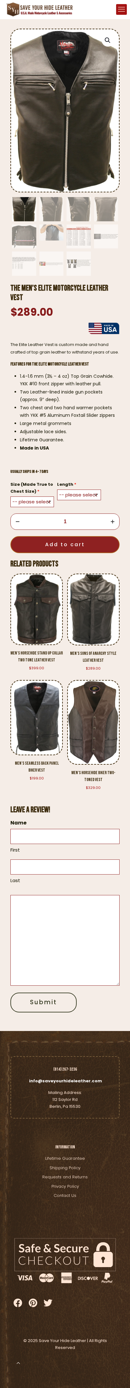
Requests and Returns (65, 1177)
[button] (108, 40)
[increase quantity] (112, 521)
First (15, 850)
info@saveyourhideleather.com (65, 1081)
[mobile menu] (121, 9)
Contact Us (65, 1195)
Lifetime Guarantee (65, 1158)
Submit (43, 1002)
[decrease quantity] (17, 521)
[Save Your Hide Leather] (39, 9)
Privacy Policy (65, 1186)
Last (15, 880)
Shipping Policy (65, 1168)
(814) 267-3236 (65, 1069)
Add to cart (65, 544)
